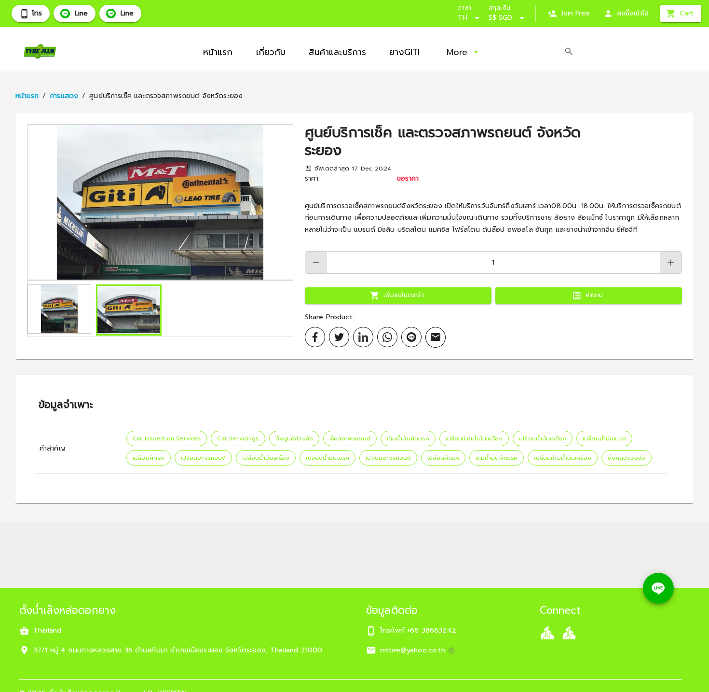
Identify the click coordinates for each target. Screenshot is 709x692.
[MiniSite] (569, 632)
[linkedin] (363, 337)
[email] (435, 337)
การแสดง (64, 96)
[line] (411, 337)
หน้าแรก (27, 96)
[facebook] (315, 337)
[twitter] (339, 337)
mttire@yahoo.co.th (412, 650)
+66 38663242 (431, 630)
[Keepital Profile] (547, 632)
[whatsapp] (387, 337)
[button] (160, 202)
